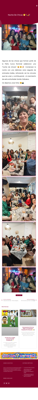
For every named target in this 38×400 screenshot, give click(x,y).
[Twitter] (7, 383)
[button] (37, 6)
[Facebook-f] (4, 383)
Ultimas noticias (28, 363)
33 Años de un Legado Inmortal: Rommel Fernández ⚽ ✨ (10, 339)
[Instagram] (9, 383)
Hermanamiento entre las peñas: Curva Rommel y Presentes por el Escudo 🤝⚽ (28, 328)
